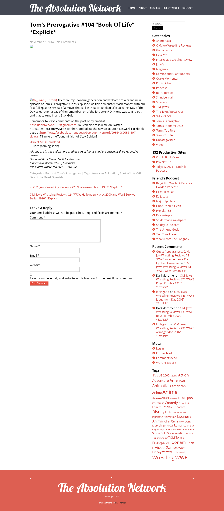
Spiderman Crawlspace (171, 220)
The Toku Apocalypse (170, 112)
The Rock (188, 433)
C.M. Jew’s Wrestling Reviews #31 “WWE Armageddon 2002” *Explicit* (175, 330)
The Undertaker (160, 437)
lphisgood (162, 292)
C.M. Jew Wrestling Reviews (173, 45)
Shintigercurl (164, 97)
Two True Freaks (167, 234)
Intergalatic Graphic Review (174, 60)
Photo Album (164, 83)
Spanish (57, 177)
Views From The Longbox (172, 239)
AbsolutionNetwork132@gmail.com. (53, 125)
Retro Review (164, 93)
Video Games (166, 447)
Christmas (158, 403)
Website (35, 265)
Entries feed (164, 353)
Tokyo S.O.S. (164, 116)
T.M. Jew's (162, 107)
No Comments (66, 42)
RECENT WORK (171, 7)
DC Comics (179, 407)
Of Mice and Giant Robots (173, 74)
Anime (169, 391)
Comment (37, 217)
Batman (173, 398)
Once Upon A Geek (168, 206)
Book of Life (127, 173)
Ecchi (168, 412)
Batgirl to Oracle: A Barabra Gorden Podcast (174, 185)
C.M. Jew (185, 397)
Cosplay (167, 407)
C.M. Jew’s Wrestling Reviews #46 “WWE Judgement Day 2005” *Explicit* (175, 297)
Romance (180, 425)
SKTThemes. (120, 502)
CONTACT (187, 7)
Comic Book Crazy (168, 157)
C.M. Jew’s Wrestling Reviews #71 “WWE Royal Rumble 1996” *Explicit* (175, 281)
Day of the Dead (40, 177)
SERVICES (155, 7)
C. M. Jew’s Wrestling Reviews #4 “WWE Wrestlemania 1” (173, 267)
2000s (167, 375)
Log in (160, 348)
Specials (161, 102)
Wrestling (163, 457)
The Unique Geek (167, 229)
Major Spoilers (165, 201)
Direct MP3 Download (45, 142)
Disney (158, 411)
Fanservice (181, 412)
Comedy (171, 402)
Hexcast (161, 55)
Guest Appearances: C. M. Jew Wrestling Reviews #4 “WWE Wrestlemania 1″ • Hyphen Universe (173, 257)
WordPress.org (166, 363)
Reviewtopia (164, 215)
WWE (181, 457)
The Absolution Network (112, 487)
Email (34, 256)
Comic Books (184, 403)
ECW (174, 412)
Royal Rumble (165, 429)
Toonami (178, 442)
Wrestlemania (177, 452)
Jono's (160, 64)
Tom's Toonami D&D (169, 126)
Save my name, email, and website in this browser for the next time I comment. (82, 278)
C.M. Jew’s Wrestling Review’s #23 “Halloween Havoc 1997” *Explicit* (76, 187)
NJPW (164, 425)
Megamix (162, 69)
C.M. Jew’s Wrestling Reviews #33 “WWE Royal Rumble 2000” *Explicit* (175, 314)
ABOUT (143, 7)
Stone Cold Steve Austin (168, 433)
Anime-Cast (163, 41)
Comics (156, 407)
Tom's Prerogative (69, 173)
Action (183, 375)
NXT (170, 425)
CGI (138, 173)
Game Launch (165, 50)
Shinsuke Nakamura (183, 429)
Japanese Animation (164, 416)
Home (131, 7)
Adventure (160, 380)
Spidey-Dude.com (167, 225)
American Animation (104, 173)
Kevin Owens (185, 421)
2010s (174, 375)
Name (35, 246)
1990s (157, 375)
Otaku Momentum (168, 78)
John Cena (170, 421)
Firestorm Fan (165, 192)
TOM (171, 437)
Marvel (156, 425)
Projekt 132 (163, 162)
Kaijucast (162, 196)
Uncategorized (165, 140)
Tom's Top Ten (165, 135)
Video (160, 145)
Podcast (50, 173)
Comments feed (166, 358)
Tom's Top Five (165, 130)
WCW (165, 452)
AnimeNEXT (160, 398)
